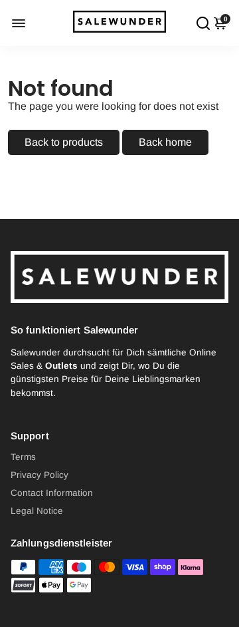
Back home (165, 142)
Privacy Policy (39, 475)
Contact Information (52, 493)
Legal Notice (37, 511)
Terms (23, 457)
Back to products (64, 142)
